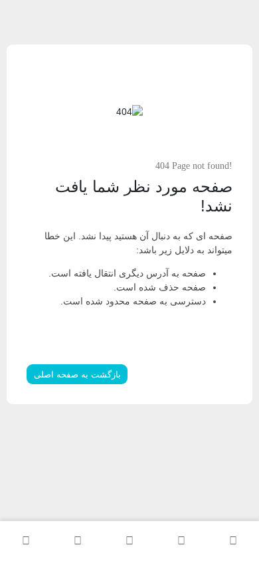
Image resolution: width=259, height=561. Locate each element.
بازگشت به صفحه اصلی (77, 375)
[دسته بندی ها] (129, 541)
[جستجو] (181, 541)
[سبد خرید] (78, 541)
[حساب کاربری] (26, 541)
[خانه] (233, 541)
